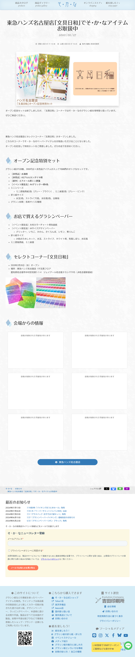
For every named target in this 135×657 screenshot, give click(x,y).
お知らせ (18, 489)
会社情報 (111, 606)
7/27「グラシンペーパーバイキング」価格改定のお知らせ (51, 517)
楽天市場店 (60, 605)
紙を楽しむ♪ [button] (112, 4)
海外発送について (63, 615)
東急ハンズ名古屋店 (69, 462)
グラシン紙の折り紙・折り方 (67, 634)
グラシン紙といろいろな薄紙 (68, 648)
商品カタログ (21, 4)
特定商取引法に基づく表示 (110, 616)
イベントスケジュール (65, 638)
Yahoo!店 (59, 601)
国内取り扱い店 (62, 611)
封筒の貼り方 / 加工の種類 (67, 652)
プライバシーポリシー (110, 621)
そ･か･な (9, 489)
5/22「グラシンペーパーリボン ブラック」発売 (47, 521)
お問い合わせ (61, 618)
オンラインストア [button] (92, 4)
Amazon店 (59, 608)
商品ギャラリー (42, 4)
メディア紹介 (61, 641)
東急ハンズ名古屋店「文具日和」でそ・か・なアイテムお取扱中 (32, 491)
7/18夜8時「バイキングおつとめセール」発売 (46, 508)
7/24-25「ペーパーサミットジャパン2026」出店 (47, 511)
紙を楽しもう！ (62, 631)
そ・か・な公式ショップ (66, 598)
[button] (106, 488)
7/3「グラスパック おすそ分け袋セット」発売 (46, 514)
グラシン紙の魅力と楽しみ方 (68, 645)
